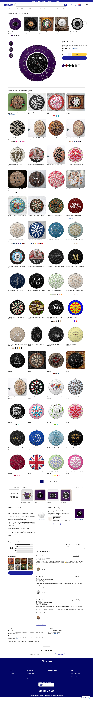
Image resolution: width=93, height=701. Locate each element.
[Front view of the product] (37, 62)
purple (17, 638)
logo (9, 637)
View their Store (56, 522)
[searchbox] (40, 5)
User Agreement (54, 695)
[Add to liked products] (57, 42)
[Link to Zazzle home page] (9, 4)
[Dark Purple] (63, 65)
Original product (44, 569)
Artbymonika (75, 48)
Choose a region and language (44, 682)
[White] (79, 65)
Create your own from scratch (42, 520)
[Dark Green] (69, 65)
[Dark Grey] (76, 65)
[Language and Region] (80, 5)
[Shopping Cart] (86, 4)
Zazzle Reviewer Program (41, 581)
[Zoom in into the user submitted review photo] (11, 561)
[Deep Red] (66, 65)
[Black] (72, 65)
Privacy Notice (60, 695)
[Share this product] (54, 42)
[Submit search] (65, 5)
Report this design (79, 519)
